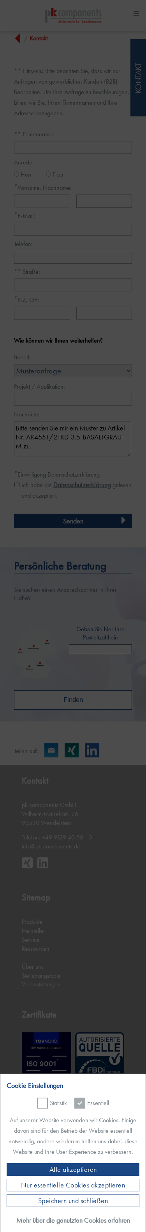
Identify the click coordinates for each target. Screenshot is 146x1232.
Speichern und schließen (73, 1200)
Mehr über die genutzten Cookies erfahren (73, 1220)
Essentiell (98, 1103)
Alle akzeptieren (73, 1169)
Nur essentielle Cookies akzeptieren (73, 1185)
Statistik (58, 1103)
